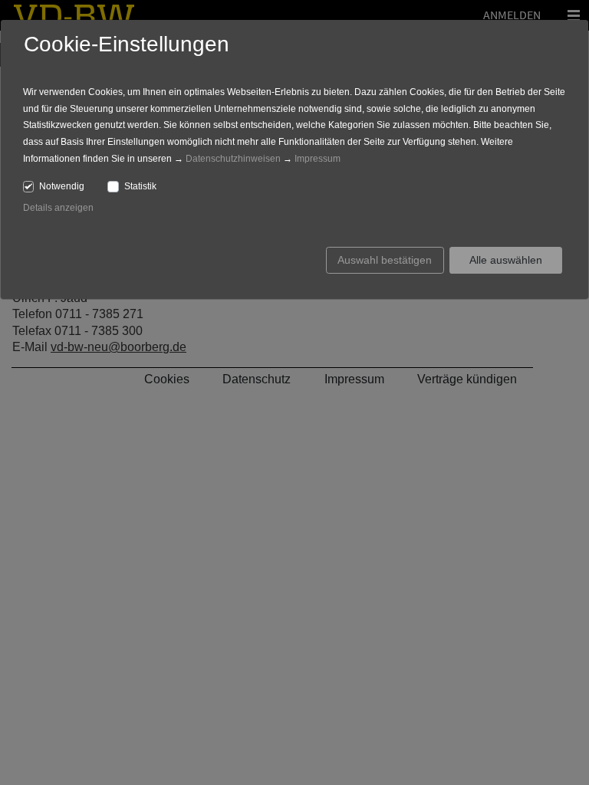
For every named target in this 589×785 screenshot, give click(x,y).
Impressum (317, 158)
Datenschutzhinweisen (233, 158)
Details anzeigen (58, 207)
